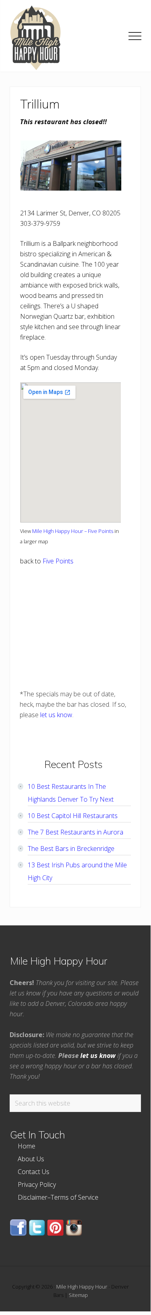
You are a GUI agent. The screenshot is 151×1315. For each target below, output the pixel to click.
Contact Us (33, 1171)
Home (26, 1146)
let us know (56, 714)
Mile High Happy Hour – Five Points (72, 531)
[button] (135, 36)
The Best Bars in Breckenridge (71, 848)
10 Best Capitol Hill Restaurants (73, 815)
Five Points (58, 561)
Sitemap (78, 1295)
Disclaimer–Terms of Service (58, 1197)
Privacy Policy (37, 1184)
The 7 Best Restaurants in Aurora (75, 832)
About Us (31, 1158)
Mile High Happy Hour (81, 1286)
